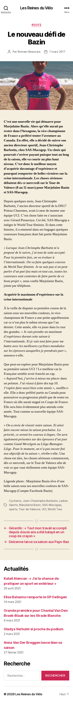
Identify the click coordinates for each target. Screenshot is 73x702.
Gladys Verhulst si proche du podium (33, 629)
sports (13, 509)
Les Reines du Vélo (36, 8)
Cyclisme (15, 501)
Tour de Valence (29, 509)
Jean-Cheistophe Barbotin (40, 501)
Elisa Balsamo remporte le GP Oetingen (35, 597)
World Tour (55, 509)
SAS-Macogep (51, 505)
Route (37, 24)
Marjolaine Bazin (30, 505)
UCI (44, 509)
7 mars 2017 (57, 51)
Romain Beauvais (29, 51)
